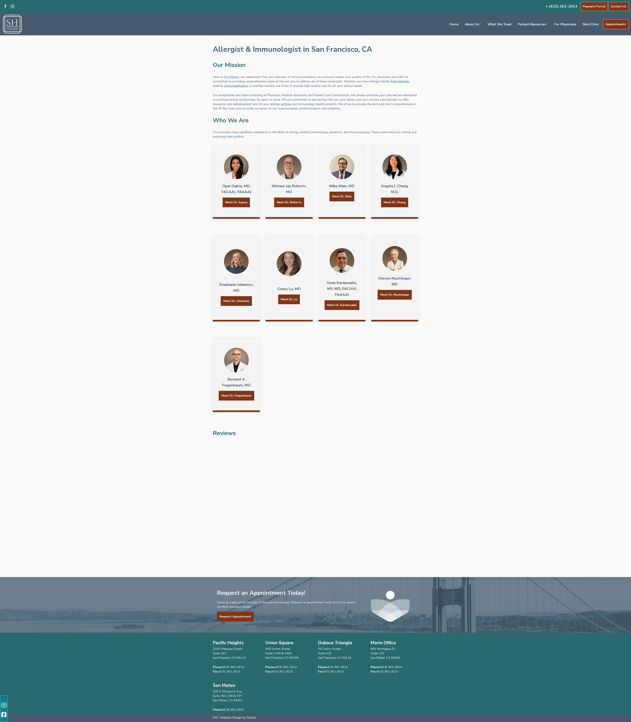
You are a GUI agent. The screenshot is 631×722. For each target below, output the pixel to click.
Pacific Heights (228, 643)
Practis (251, 718)
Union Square (279, 643)
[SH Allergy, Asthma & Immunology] (12, 24)
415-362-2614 (337, 667)
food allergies (400, 81)
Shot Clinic (591, 24)
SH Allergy (231, 77)
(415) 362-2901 (233, 710)
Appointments (616, 24)
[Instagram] (12, 6)
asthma (286, 104)
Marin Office (383, 643)
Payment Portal (594, 6)
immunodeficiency (236, 86)
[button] (480, 24)
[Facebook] (5, 6)
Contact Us (618, 6)
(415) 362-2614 (563, 6)
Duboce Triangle (335, 643)
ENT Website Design (227, 718)
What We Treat (500, 24)
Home (454, 24)
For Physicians (565, 24)
